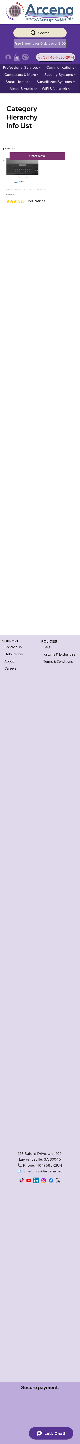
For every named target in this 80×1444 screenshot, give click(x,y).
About (9, 661)
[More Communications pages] (76, 67)
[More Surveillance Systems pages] (74, 81)
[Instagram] (43, 1180)
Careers (10, 668)
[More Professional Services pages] (40, 67)
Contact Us (13, 647)
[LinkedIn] (36, 1180)
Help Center (13, 654)
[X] (58, 1180)
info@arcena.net (48, 1171)
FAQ (46, 647)
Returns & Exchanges (59, 654)
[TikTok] (21, 1180)
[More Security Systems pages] (75, 74)
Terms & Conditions (58, 661)
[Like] (25, 57)
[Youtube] (29, 1180)
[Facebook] (51, 1180)
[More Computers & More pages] (38, 74)
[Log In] (3, 57)
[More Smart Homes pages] (30, 81)
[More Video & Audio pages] (35, 88)
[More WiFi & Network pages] (69, 88)
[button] (40, 43)
